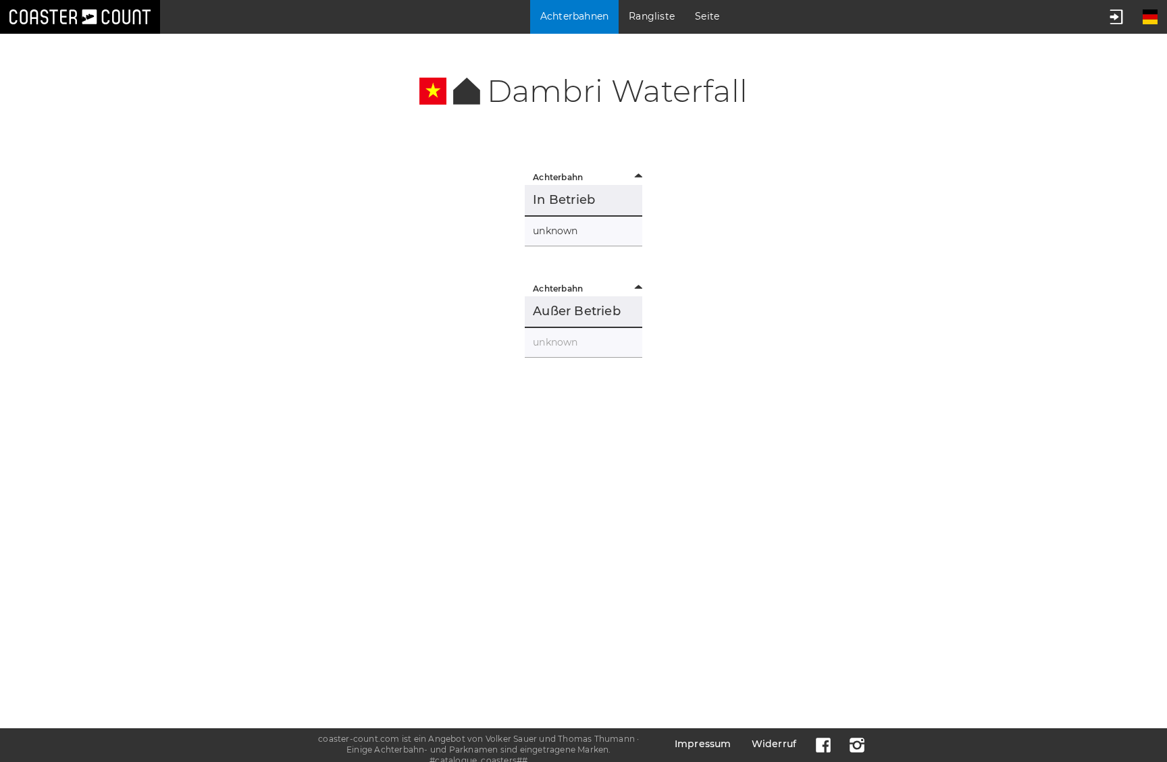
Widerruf (774, 744)
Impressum (703, 744)
